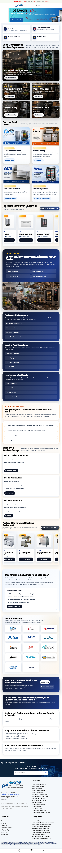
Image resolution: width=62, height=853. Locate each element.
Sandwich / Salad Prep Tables (40, 796)
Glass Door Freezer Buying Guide (41, 826)
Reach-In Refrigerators (38, 786)
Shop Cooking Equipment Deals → (50, 527)
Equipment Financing (6, 827)
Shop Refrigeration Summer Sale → (49, 208)
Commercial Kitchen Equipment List (42, 838)
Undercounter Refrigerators (39, 800)
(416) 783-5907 (7, 809)
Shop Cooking (45, 682)
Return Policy (4, 834)
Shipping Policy (5, 830)
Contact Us (4, 825)
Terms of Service (5, 832)
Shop (2, 821)
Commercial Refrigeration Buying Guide (43, 823)
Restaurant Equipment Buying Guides (42, 821)
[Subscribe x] (46, 773)
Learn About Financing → (14, 606)
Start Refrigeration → (11, 470)
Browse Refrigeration (47, 686)
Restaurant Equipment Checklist (41, 836)
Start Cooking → (9, 493)
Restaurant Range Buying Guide (40, 828)
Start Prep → (8, 515)
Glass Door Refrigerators (38, 790)
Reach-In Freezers (37, 788)
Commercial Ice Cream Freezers (41, 812)
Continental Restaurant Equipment (10, 794)
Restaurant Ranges (37, 802)
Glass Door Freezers (37, 792)
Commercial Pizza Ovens (39, 810)
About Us (3, 823)
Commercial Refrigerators (39, 784)
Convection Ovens (37, 808)
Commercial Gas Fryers (38, 804)
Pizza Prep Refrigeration (38, 798)
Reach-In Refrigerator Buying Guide (41, 824)
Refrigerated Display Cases (39, 794)
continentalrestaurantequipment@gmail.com (15, 806)
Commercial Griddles (37, 806)
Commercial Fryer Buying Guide (40, 830)
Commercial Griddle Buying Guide (41, 832)
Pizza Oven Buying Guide (38, 834)
